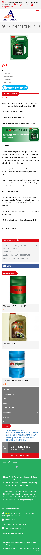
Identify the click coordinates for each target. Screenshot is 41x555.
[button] (20, 88)
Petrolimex (7, 412)
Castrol (6, 389)
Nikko (5, 403)
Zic (4, 422)
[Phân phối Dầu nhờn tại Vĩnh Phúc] (10, 15)
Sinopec (6, 417)
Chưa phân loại (9, 394)
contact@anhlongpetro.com (15, 528)
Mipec (5, 399)
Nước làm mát (8, 408)
